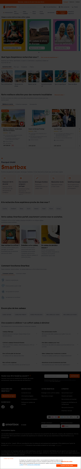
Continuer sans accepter (8, 458)
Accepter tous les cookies (67, 465)
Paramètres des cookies (66, 461)
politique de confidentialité (33, 464)
